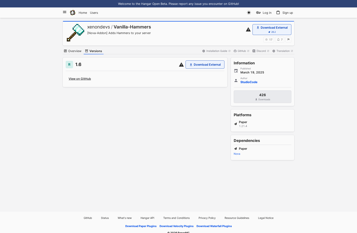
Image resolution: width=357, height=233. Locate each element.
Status (105, 217)
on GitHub (231, 4)
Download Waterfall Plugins (214, 226)
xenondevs (98, 27)
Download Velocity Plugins (177, 226)
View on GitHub (80, 79)
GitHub (242, 50)
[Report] (288, 40)
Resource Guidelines (237, 217)
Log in (267, 13)
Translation (283, 50)
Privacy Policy (207, 217)
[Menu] (64, 12)
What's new (125, 217)
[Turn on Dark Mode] (249, 12)
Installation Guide (216, 50)
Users (94, 13)
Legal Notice (266, 217)
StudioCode (249, 82)
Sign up (287, 13)
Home (83, 13)
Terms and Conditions (176, 217)
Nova (237, 153)
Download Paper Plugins (141, 226)
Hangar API (147, 217)
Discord (261, 50)
